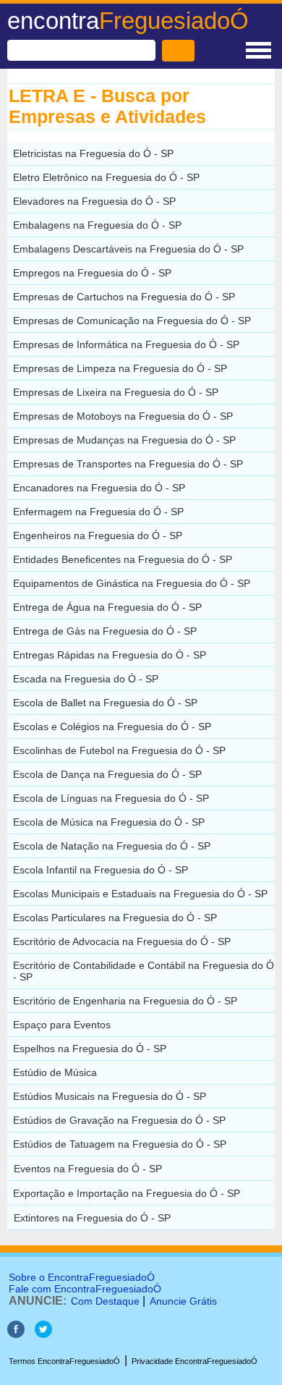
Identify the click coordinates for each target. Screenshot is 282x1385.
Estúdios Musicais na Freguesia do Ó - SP (109, 1096)
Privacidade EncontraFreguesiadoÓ (194, 1361)
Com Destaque (105, 1301)
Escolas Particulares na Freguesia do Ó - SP (115, 917)
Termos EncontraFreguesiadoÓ (64, 1361)
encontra (128, 20)
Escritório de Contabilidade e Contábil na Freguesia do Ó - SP (143, 971)
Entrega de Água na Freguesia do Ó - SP (107, 607)
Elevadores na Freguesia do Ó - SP (94, 201)
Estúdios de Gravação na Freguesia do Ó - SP (119, 1120)
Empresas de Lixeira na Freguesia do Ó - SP (115, 392)
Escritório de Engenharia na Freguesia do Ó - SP (125, 1001)
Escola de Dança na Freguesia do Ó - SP (107, 774)
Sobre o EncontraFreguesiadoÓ (82, 1277)
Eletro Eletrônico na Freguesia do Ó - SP (106, 177)
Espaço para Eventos (62, 1024)
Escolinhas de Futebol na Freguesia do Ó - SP (119, 750)
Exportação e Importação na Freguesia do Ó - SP (126, 1193)
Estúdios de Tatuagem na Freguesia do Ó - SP (119, 1144)
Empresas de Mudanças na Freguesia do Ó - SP (124, 440)
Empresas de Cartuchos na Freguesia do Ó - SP (124, 296)
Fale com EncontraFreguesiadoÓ (85, 1289)
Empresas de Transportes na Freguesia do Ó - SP (128, 464)
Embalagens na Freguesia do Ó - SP (97, 225)
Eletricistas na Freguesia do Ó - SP (93, 153)
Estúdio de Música (55, 1072)
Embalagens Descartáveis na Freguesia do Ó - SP (128, 249)
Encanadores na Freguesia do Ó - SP (99, 488)
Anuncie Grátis (183, 1301)
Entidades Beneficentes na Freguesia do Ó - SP (122, 559)
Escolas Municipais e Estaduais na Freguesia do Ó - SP (140, 893)
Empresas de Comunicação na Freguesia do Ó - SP (132, 320)
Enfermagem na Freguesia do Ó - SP (98, 511)
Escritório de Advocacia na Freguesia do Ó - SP (122, 941)
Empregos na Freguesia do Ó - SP (92, 273)
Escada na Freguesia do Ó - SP (85, 679)
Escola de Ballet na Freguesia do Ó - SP (105, 702)
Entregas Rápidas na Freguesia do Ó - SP (109, 655)
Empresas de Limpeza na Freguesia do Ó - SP (120, 368)
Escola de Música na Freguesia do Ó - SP (109, 822)
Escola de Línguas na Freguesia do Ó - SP (111, 798)
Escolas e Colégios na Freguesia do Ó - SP (112, 726)
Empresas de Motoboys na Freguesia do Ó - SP (123, 416)
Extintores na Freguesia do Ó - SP (92, 1218)
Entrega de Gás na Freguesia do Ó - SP (105, 631)
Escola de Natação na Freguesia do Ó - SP (111, 846)
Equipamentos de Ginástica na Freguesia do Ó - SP (131, 583)
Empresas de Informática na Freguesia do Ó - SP (126, 344)
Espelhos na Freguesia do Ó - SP (89, 1048)
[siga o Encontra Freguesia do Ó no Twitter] (43, 1334)
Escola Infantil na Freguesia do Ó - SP (100, 870)
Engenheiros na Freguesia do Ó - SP (97, 535)
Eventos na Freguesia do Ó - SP (88, 1168)
